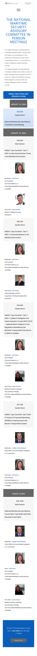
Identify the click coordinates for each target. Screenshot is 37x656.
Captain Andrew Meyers (19, 448)
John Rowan (15, 290)
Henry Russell (16, 209)
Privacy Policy (18, 640)
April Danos (15, 178)
